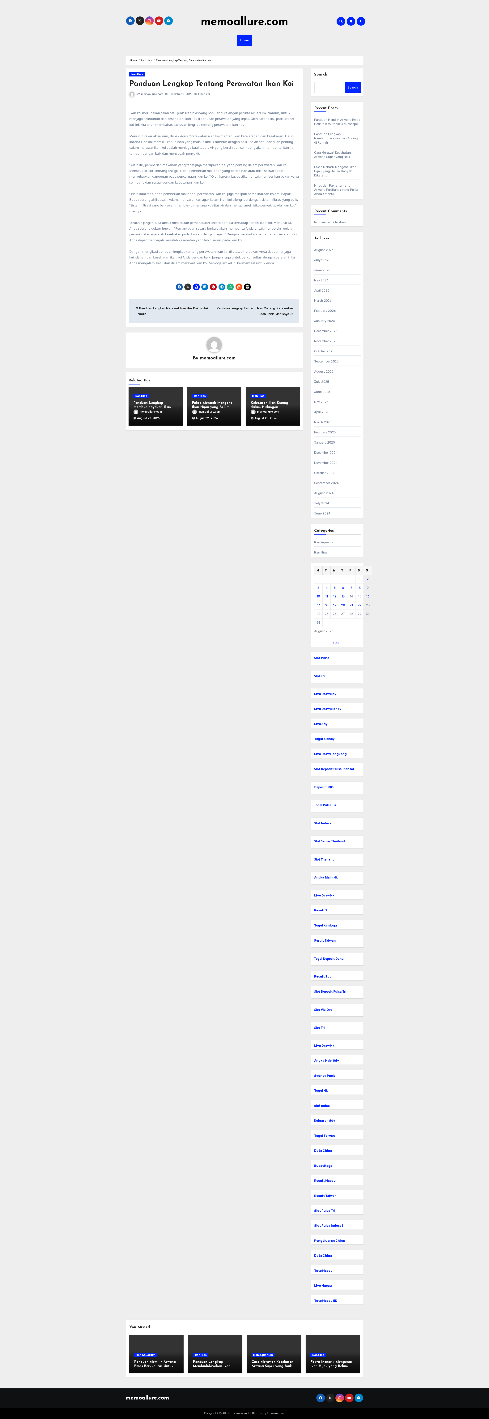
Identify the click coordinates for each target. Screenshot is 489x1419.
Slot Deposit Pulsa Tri (330, 991)
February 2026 (325, 311)
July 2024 (321, 503)
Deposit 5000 (324, 787)
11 (326, 596)
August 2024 (324, 493)
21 (351, 605)
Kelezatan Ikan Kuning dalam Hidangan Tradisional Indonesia (269, 407)
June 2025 (322, 392)
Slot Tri (319, 676)
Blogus (257, 1413)
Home (244, 40)
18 (326, 605)
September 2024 (326, 483)
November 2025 (326, 341)
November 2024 (326, 463)
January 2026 (324, 321)
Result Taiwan (325, 940)
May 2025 (321, 402)
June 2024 (322, 513)
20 (343, 605)
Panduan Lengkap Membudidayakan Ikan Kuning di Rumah (152, 407)
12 (334, 596)
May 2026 (321, 280)
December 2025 (326, 331)
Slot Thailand (324, 859)
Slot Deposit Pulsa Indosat (334, 769)
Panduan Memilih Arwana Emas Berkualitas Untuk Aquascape (155, 1366)
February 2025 (325, 432)
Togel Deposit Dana (329, 959)
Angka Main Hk (326, 877)
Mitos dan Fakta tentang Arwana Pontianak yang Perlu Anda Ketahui (336, 190)
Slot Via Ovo (323, 1010)
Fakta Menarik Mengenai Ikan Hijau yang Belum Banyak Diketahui (212, 407)
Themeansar (275, 1413)
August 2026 (324, 250)
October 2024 (324, 473)
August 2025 (324, 371)
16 (367, 596)
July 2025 (321, 382)
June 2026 (322, 270)
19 (334, 605)
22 (360, 605)
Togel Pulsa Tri (325, 805)
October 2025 (324, 351)
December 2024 (326, 452)
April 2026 (322, 290)
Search (321, 74)
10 (318, 596)
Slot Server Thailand (329, 841)
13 (343, 596)
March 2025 (323, 422)
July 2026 (321, 260)
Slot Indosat (323, 823)
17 (318, 605)
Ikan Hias (137, 74)
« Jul (335, 643)
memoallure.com (244, 22)
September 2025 (326, 361)
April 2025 (321, 412)
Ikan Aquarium (325, 542)
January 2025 (324, 442)
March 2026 (323, 300)
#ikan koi (204, 94)
